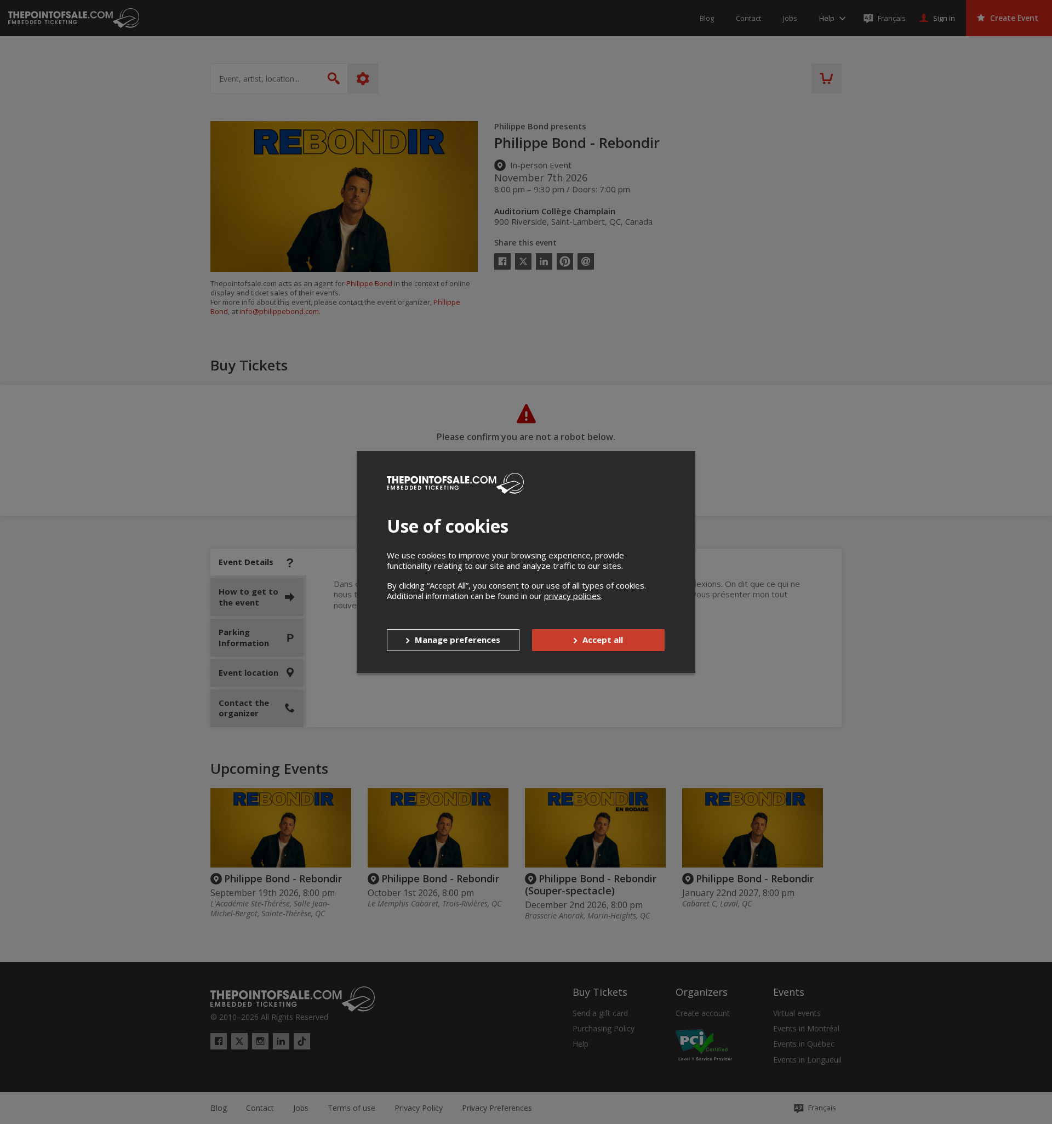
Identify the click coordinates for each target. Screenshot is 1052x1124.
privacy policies (572, 595)
